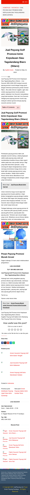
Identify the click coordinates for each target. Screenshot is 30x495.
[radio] (9, 330)
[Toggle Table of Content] (17, 107)
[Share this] (2, 343)
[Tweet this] (5, 343)
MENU (26, 2)
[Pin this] (8, 343)
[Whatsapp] (13, 343)
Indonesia (11, 383)
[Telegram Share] (11, 343)
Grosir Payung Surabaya (11, 489)
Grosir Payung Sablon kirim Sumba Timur (21, 391)
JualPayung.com (19, 487)
